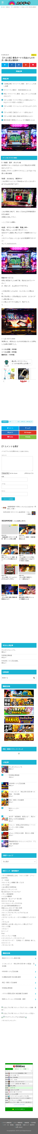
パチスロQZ (5, 885)
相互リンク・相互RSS (28, 1124)
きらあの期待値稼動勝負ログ (11, 905)
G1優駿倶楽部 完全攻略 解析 (11, 977)
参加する (30, 1106)
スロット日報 (5, 926)
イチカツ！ (5, 929)
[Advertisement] (19, 29)
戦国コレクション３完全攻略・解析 (14, 999)
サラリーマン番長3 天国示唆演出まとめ (17, 90)
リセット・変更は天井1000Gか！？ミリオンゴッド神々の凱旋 (22, 826)
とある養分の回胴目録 (8, 887)
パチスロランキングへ (8, 1020)
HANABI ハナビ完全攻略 (17, 783)
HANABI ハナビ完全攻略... (10, 661)
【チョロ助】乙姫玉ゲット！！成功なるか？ (18, 112)
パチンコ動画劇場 (7, 894)
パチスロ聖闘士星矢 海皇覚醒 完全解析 (15, 993)
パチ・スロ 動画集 (9, 1124)
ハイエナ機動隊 (6, 896)
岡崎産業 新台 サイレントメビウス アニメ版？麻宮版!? (22, 843)
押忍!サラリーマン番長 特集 (11, 958)
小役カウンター (6, 915)
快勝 (24, 421)
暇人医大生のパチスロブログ (11, 892)
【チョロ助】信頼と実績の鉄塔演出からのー (18, 116)
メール (3, 484)
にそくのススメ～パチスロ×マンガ (12, 938)
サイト (3, 491)
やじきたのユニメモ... (8, 650)
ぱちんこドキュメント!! (9, 889)
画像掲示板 (18, 1124)
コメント (4, 455)
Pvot (2, 933)
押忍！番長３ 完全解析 (16, 800)
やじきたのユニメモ (15, 767)
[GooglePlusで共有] (26, 65)
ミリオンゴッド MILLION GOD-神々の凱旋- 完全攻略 (22, 793)
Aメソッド (4, 931)
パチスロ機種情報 (7, 1122)
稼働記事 (30, 421)
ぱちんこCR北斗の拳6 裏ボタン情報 (21, 833)
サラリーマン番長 (15, 421)
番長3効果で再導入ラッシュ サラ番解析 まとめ (19, 120)
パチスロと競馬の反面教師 (10, 910)
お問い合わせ (19, 1127)
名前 (2, 476)
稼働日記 (5, 421)
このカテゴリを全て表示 (19, 1104)
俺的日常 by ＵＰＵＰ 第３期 (11, 899)
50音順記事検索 (6, 655)
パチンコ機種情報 (18, 1122)
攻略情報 (27, 1122)
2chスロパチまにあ (7, 901)
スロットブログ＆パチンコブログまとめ (14, 912)
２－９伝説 (5, 880)
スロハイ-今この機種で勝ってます (12, 882)
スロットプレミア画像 (8, 936)
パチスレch (5, 922)
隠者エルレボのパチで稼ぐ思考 (11, 908)
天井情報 (33, 1122)
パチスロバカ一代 (7, 945)
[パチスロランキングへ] (26, 1018)
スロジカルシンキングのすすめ (11, 903)
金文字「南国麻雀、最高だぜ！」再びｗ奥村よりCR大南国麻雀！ (22, 818)
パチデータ (18, 1130)
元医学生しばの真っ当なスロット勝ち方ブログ (16, 924)
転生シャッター (14, 808)
